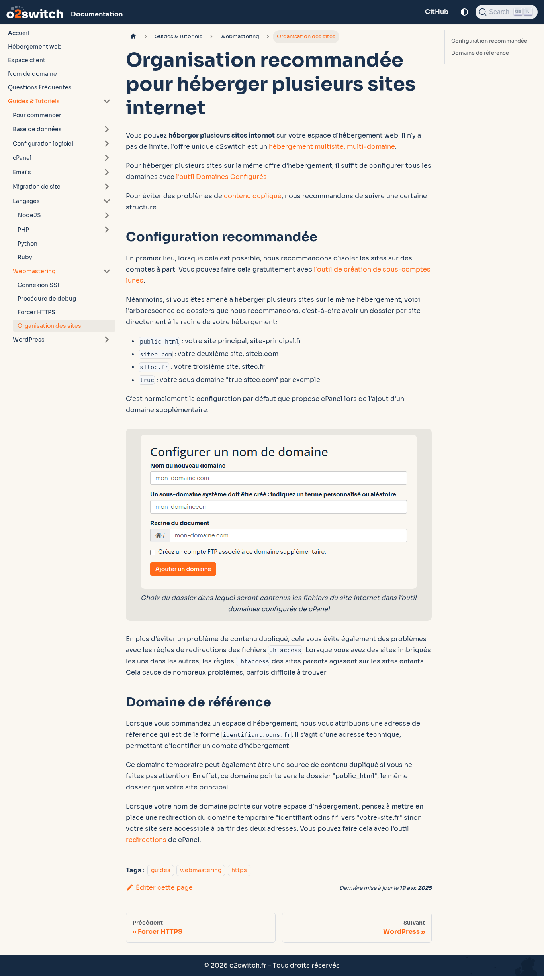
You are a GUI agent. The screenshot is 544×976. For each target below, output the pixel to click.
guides (160, 870)
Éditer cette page (164, 888)
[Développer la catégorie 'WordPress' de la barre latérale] (106, 339)
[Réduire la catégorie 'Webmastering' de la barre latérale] (106, 271)
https (239, 870)
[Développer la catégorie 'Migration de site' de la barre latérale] (106, 186)
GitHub (436, 12)
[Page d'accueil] (133, 36)
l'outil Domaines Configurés (221, 177)
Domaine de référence (480, 53)
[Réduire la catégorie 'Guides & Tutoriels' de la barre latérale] (106, 101)
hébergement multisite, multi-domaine (332, 146)
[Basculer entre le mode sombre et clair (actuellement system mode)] (464, 12)
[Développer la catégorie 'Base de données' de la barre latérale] (106, 129)
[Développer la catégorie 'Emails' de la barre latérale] (106, 172)
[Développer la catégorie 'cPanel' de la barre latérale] (106, 158)
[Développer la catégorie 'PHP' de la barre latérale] (106, 229)
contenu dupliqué (253, 196)
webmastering (200, 870)
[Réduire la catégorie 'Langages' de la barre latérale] (106, 201)
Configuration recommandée (489, 41)
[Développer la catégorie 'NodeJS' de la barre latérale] (106, 215)
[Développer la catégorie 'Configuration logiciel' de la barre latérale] (106, 143)
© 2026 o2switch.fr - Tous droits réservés (272, 965)
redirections (146, 840)
